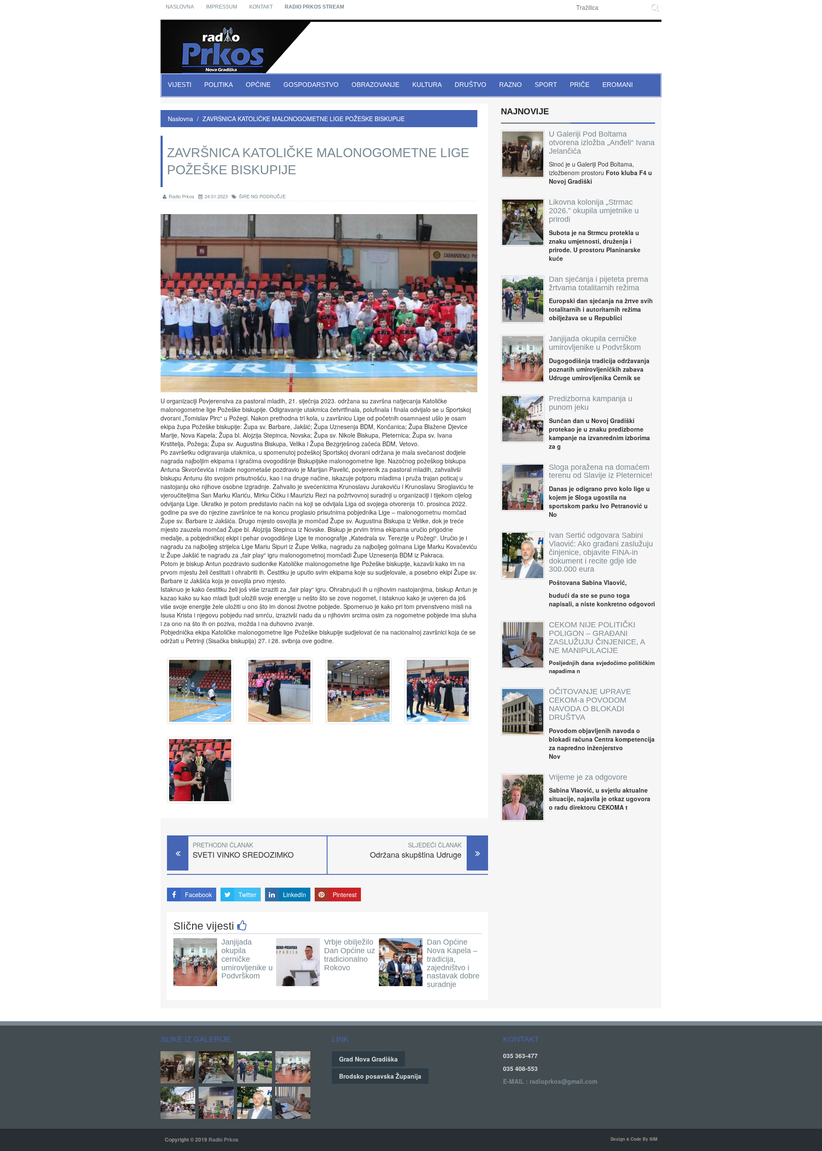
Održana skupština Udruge (416, 854)
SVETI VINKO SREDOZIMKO (243, 854)
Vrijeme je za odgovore (588, 777)
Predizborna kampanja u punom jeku (590, 402)
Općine (258, 84)
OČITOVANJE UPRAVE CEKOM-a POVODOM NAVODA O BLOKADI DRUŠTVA (590, 704)
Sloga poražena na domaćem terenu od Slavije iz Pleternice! (600, 471)
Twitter (247, 894)
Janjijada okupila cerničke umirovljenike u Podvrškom (247, 959)
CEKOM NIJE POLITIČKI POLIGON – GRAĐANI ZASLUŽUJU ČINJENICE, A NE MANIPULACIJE (597, 637)
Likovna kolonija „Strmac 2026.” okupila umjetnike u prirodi (594, 211)
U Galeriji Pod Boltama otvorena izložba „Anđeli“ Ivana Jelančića (602, 142)
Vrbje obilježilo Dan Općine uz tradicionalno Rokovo (349, 955)
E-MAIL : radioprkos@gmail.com (550, 1081)
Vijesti (179, 84)
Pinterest (345, 894)
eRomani (617, 84)
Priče (580, 84)
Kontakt (261, 7)
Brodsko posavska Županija (380, 1076)
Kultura (427, 84)
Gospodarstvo (311, 84)
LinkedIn (294, 894)
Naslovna (180, 7)
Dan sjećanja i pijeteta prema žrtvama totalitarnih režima (598, 283)
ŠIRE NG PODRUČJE (262, 196)
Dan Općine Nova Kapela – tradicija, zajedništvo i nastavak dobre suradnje (453, 963)
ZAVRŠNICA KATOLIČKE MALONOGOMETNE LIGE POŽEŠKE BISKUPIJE (304, 118)
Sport (546, 84)
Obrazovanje (375, 84)
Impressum (221, 7)
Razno (510, 84)
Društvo (470, 84)
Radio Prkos (181, 196)
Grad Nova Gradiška (368, 1059)
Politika (218, 84)
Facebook (198, 894)
